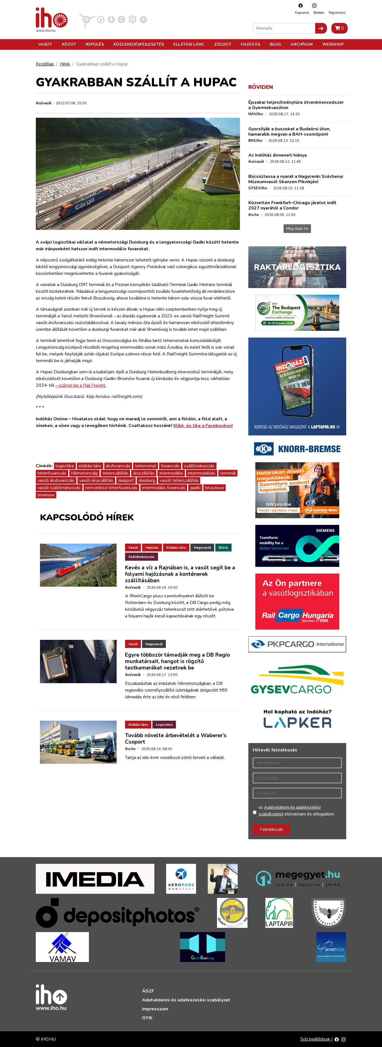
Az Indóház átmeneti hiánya (277, 155)
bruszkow (214, 488)
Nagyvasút (202, 547)
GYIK (147, 1018)
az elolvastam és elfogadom (296, 810)
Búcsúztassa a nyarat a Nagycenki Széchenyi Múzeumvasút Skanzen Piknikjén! (295, 179)
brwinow (45, 495)
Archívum (302, 44)
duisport (126, 480)
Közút (69, 44)
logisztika (65, 466)
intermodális (171, 473)
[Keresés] (321, 28)
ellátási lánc (90, 466)
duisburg (147, 480)
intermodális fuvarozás (163, 488)
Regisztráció (337, 13)
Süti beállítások (315, 1039)
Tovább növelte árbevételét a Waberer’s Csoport (176, 739)
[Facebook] (299, 5)
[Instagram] (312, 5)
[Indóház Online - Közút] (101, 19)
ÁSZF (148, 991)
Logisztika (164, 724)
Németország (84, 473)
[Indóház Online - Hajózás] (132, 19)
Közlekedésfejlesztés (139, 44)
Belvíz (223, 547)
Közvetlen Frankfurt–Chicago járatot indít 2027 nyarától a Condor (292, 205)
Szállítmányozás (141, 557)
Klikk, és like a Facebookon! (203, 426)
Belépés (318, 13)
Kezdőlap (45, 64)
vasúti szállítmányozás (59, 488)
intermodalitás (201, 473)
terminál (228, 473)
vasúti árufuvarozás (55, 480)
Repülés (95, 44)
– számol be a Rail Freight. (80, 385)
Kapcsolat (302, 13)
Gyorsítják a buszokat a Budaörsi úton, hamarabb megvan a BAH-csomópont (289, 131)
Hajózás (250, 44)
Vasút (45, 44)
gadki (195, 488)
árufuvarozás (118, 466)
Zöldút (222, 44)
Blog (275, 44)
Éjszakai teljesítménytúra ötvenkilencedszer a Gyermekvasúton (296, 105)
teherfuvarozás (51, 473)
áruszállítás (144, 473)
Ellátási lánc (188, 44)
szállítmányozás (199, 466)
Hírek (65, 64)
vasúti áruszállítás (96, 480)
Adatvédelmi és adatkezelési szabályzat (186, 1000)
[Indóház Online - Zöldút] (121, 19)
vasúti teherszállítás (179, 480)
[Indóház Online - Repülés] (87, 19)
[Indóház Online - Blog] (111, 19)
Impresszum (155, 1009)
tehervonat (145, 466)
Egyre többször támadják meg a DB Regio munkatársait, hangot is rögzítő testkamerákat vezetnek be (177, 661)
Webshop (333, 44)
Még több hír (297, 228)
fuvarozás (170, 466)
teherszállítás (115, 473)
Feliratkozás (271, 829)
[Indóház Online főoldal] (143, 19)
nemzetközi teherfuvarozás (111, 488)
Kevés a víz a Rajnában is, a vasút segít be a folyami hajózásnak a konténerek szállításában (180, 574)
